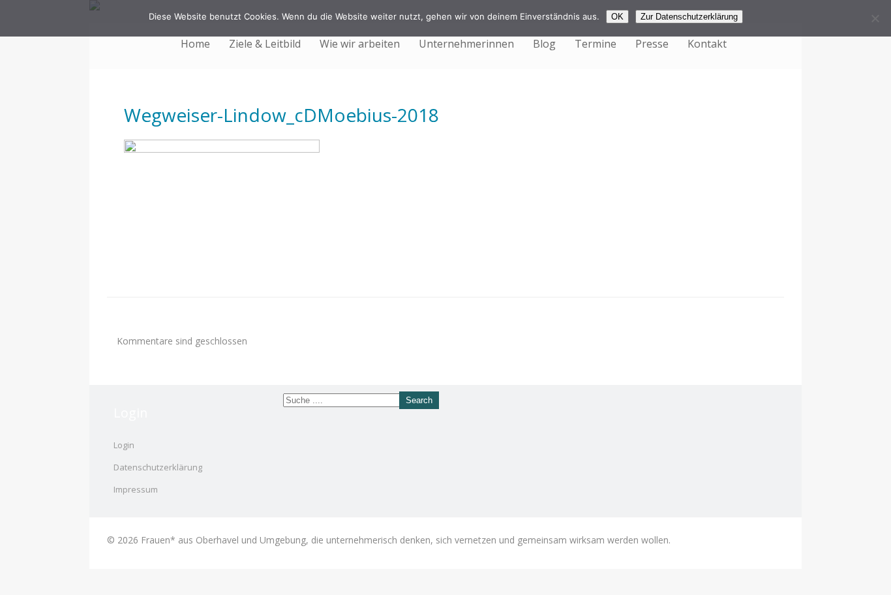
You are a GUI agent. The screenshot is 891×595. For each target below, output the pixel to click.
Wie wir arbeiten (360, 44)
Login (123, 445)
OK (617, 17)
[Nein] (874, 18)
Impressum (135, 489)
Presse (652, 44)
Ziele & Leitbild (265, 44)
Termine (595, 44)
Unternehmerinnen (466, 44)
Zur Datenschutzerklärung (689, 17)
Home (195, 44)
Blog (544, 44)
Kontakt (707, 44)
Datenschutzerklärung (157, 467)
